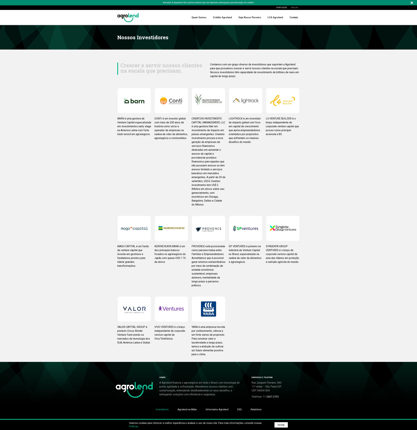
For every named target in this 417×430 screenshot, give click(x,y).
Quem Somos (199, 17)
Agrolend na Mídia (187, 409)
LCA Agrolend (275, 17)
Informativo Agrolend (217, 409)
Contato (294, 17)
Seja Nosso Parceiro (249, 17)
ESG (239, 409)
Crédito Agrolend (222, 17)
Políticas (133, 426)
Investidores (162, 409)
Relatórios (256, 409)
